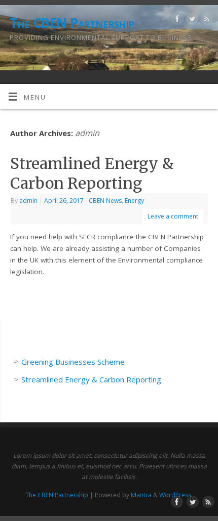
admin (87, 133)
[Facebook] (176, 20)
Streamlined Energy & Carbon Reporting (92, 173)
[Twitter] (191, 20)
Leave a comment (173, 216)
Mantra (141, 495)
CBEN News (105, 200)
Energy (134, 200)
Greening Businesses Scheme (73, 362)
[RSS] (205, 20)
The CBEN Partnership (72, 22)
